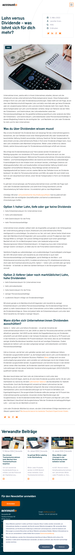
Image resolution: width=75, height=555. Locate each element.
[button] (71, 5)
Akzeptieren (46, 547)
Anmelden (11, 504)
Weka (46, 358)
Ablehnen (62, 547)
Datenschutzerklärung (47, 533)
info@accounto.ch (49, 512)
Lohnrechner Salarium (37, 382)
